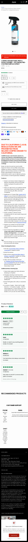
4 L (14, 78)
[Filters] (21, 311)
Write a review (10, 312)
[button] (4, 72)
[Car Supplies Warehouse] (14, 2)
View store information (8, 119)
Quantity (3, 91)
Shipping (3, 123)
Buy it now (14, 108)
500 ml (4, 78)
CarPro (3, 66)
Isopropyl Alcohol (21, 222)
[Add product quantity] (7, 94)
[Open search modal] (21, 2)
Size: (4, 75)
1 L (9, 78)
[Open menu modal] (2, 2)
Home (2, 7)
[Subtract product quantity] (2, 94)
